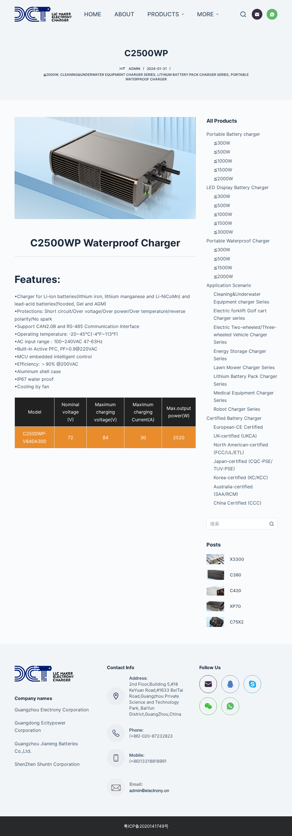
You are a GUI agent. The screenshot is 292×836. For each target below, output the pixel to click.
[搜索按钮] (271, 523)
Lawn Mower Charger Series (244, 367)
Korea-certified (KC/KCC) (241, 477)
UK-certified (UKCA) (235, 436)
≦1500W (223, 170)
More (205, 14)
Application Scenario (228, 285)
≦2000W (50, 74)
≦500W (222, 152)
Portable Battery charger (233, 134)
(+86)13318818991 (148, 761)
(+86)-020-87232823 (151, 736)
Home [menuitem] (92, 14)
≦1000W (223, 161)
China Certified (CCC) (237, 503)
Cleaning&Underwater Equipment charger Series (107, 74)
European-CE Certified (238, 427)
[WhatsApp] (272, 14)
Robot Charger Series (237, 409)
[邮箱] (257, 14)
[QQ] (230, 684)
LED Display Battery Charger (237, 187)
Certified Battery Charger (233, 418)
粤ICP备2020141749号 (146, 826)
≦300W (222, 143)
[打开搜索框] (243, 14)
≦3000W (223, 232)
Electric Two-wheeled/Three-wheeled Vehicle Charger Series (245, 334)
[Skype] (252, 684)
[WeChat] (208, 706)
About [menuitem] (124, 14)
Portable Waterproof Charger (238, 241)
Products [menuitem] (163, 14)
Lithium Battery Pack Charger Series (193, 74)
